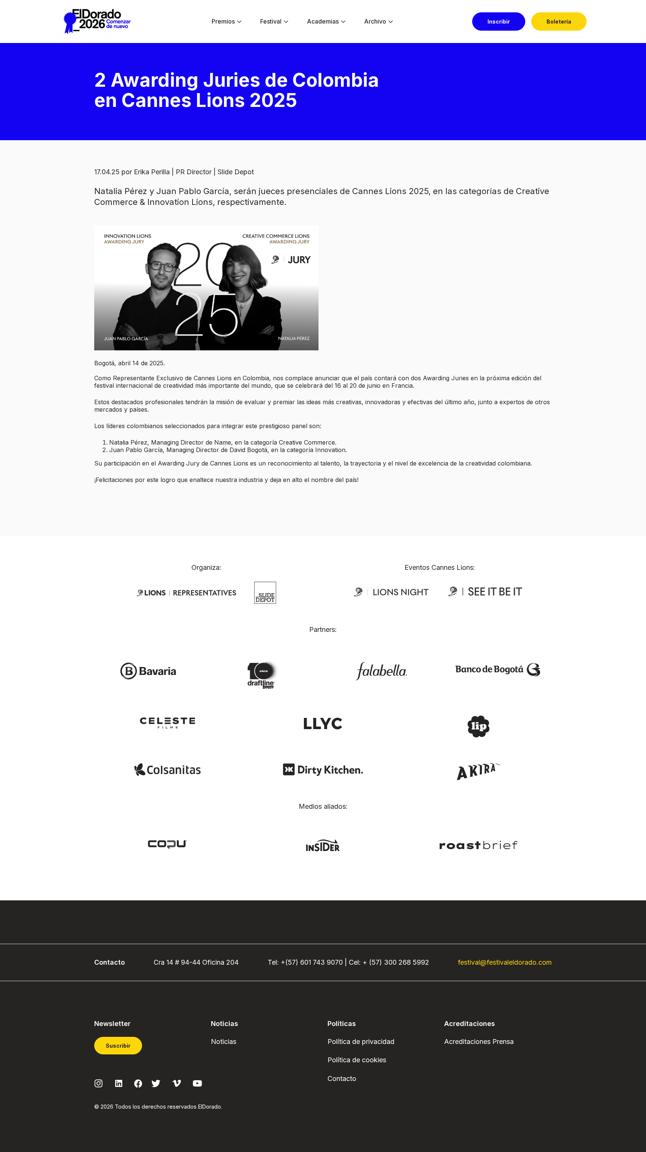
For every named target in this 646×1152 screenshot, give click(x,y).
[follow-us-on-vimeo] (176, 1083)
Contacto (341, 1078)
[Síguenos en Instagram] (98, 1083)
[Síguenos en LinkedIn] (118, 1083)
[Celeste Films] (167, 722)
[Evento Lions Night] (391, 591)
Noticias (223, 1041)
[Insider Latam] (323, 844)
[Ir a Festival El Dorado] (97, 21)
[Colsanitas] (167, 769)
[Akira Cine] (478, 771)
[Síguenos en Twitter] (155, 1083)
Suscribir (118, 1045)
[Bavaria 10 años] (265, 675)
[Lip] (478, 725)
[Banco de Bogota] (498, 669)
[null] (265, 592)
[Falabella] (381, 670)
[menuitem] (223, 22)
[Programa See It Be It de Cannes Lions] (486, 591)
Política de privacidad (360, 1041)
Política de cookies (356, 1060)
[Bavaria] (148, 670)
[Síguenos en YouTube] (197, 1083)
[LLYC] (323, 722)
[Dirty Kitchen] (323, 769)
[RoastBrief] (478, 844)
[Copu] (167, 844)
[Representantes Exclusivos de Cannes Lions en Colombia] (186, 592)
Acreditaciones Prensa (479, 1041)
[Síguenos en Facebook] (138, 1083)
